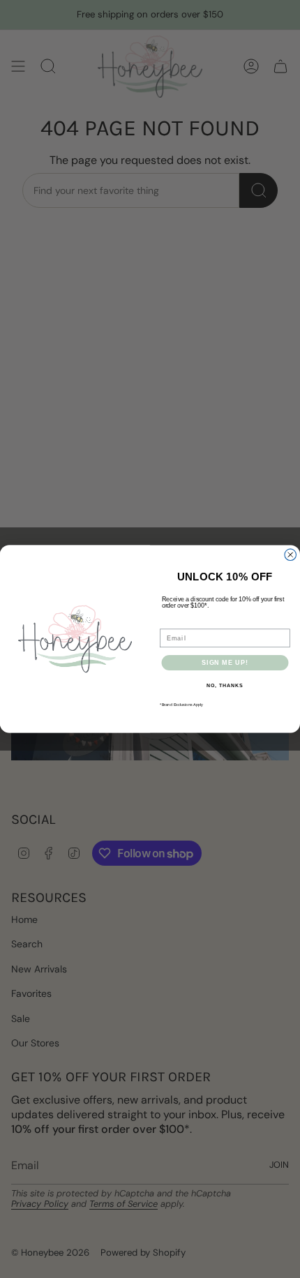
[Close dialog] (291, 555)
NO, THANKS (225, 686)
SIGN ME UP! (225, 662)
